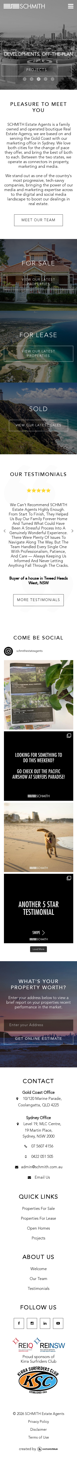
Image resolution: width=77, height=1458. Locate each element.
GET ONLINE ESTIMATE (38, 1010)
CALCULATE (37, 70)
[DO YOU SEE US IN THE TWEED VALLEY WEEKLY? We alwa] (38, 666)
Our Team (38, 1251)
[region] (38, 45)
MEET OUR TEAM (38, 220)
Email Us (42, 1149)
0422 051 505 (41, 1128)
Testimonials (38, 1260)
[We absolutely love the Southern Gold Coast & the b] (38, 809)
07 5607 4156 (41, 1118)
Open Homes (38, 1200)
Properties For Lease (38, 1190)
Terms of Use (38, 1409)
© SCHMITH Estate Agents (38, 1385)
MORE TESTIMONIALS (38, 572)
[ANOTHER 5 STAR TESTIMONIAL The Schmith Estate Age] (38, 880)
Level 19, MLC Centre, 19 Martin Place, (41, 1102)
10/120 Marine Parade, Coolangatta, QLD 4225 (40, 1073)
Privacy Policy (38, 1393)
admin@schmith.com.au (41, 1139)
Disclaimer (38, 1401)
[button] (24, 79)
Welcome (38, 1241)
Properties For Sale (38, 1180)
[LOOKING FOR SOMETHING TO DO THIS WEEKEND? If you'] (38, 737)
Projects (38, 1210)
